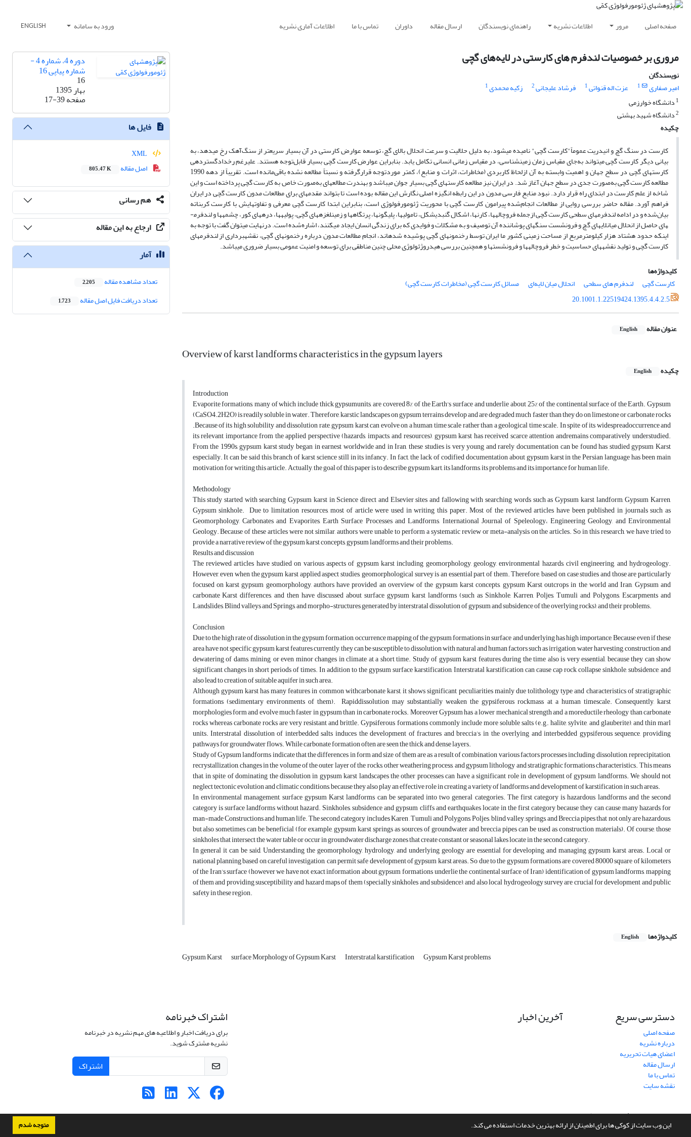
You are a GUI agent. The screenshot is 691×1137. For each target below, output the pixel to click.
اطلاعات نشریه (572, 26)
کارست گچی (658, 283)
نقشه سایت (659, 1085)
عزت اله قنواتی (608, 88)
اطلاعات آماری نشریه (306, 26)
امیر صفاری (664, 88)
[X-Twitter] (194, 1096)
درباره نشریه (657, 1043)
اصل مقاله (118, 168)
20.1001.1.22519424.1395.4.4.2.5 (621, 299)
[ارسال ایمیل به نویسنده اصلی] (644, 86)
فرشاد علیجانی (556, 88)
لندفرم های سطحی (608, 283)
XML (140, 153)
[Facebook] (217, 1096)
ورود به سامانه (93, 26)
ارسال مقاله (446, 26)
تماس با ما (365, 26)
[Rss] (148, 1096)
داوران (404, 26)
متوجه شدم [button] (34, 1125)
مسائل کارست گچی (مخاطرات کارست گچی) (462, 283)
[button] (468, 1126)
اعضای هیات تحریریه (647, 1054)
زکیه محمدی (506, 88)
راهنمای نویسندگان (505, 26)
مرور (622, 26)
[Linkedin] (171, 1096)
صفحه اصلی (660, 26)
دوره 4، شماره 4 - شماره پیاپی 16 (57, 65)
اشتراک (91, 1066)
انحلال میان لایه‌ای (551, 283)
